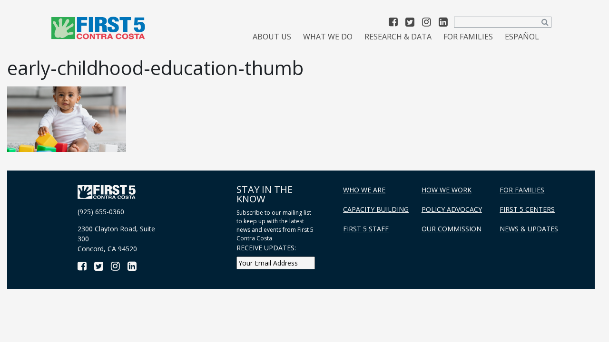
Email (144, 228)
